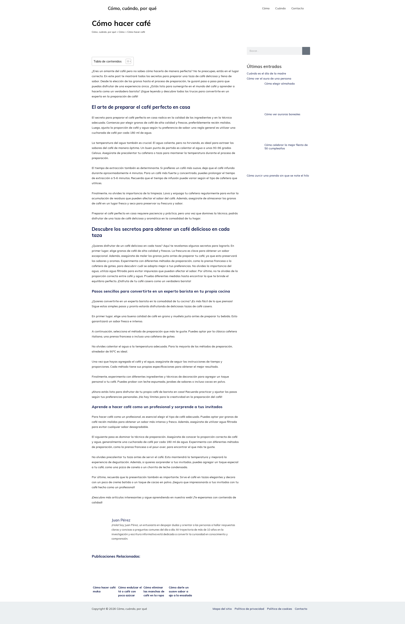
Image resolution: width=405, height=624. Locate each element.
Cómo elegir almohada (280, 83)
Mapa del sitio (222, 609)
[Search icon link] (311, 8)
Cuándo (280, 8)
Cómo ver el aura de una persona (269, 78)
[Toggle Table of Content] (126, 61)
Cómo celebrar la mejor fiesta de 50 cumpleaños (286, 146)
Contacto (297, 8)
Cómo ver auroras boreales (282, 114)
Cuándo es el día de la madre (266, 73)
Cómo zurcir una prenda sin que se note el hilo (278, 175)
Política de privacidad (249, 609)
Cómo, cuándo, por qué (132, 8)
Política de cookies (279, 609)
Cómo (266, 8)
